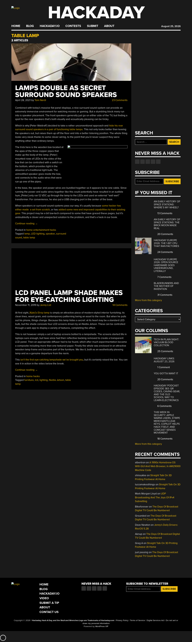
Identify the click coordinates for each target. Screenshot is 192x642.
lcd (36, 380)
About (109, 26)
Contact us (158, 161)
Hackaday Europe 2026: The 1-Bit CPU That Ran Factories (166, 243)
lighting (43, 380)
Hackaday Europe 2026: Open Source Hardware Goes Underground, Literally (166, 265)
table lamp (29, 237)
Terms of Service (137, 620)
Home (15, 26)
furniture (29, 380)
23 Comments (119, 100)
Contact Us (48, 612)
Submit (92, 26)
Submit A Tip (49, 603)
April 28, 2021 (23, 100)
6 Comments (164, 406)
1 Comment (163, 367)
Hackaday (96, 12)
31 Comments (164, 294)
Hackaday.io (50, 26)
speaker (50, 233)
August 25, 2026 (171, 26)
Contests (73, 26)
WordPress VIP (101, 626)
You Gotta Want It (166, 373)
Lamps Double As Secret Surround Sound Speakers (66, 91)
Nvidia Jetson (56, 380)
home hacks (33, 376)
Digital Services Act (155, 620)
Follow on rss (153, 161)
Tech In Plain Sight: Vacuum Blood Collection (166, 342)
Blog (30, 26)
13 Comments (164, 213)
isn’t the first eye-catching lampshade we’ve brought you (51, 359)
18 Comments (164, 438)
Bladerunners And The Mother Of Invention (166, 286)
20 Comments (165, 234)
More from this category (148, 300)
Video (44, 598)
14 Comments (120, 305)
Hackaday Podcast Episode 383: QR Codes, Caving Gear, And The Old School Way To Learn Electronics (167, 393)
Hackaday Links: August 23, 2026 (164, 360)
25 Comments (165, 351)
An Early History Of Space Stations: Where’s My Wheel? (167, 204)
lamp (27, 233)
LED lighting (38, 233)
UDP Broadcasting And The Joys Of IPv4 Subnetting (154, 497)
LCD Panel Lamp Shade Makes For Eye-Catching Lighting (69, 296)
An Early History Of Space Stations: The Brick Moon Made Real (167, 224)
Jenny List (45, 305)
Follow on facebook (137, 161)
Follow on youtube (148, 161)
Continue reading (26, 223)
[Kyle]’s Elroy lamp (40, 312)
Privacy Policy (122, 620)
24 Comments (165, 252)
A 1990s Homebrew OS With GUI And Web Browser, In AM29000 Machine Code (157, 466)
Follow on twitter (142, 161)
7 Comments (164, 277)
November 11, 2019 (25, 305)
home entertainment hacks (41, 230)
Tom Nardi (40, 100)
